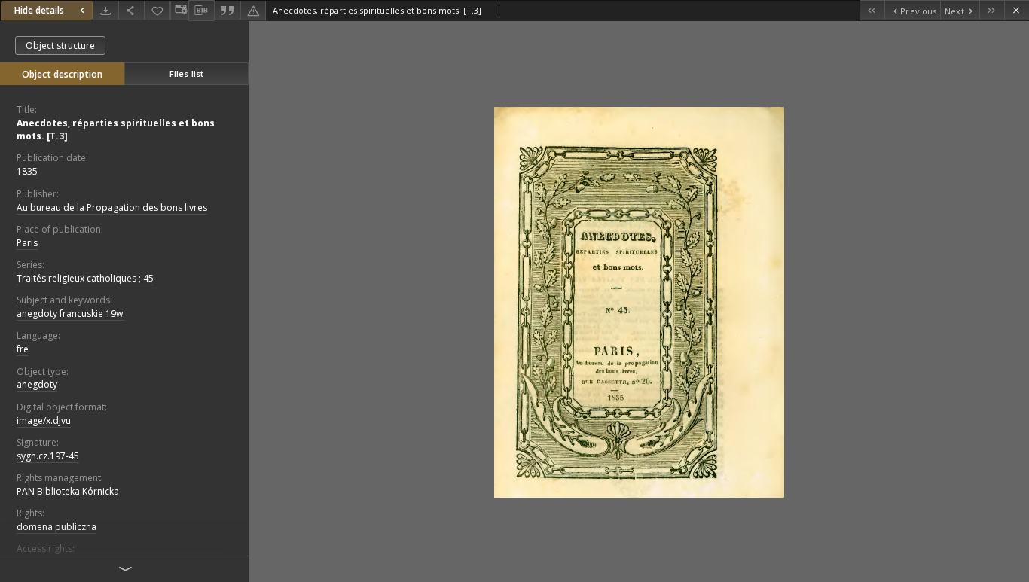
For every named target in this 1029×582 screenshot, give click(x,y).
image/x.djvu (44, 420)
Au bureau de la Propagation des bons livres (112, 207)
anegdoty (37, 384)
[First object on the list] (872, 10)
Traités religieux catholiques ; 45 (85, 278)
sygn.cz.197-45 (48, 455)
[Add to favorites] (157, 10)
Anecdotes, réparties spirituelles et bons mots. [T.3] (116, 129)
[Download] (105, 10)
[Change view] (179, 10)
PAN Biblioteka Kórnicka (68, 491)
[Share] (131, 10)
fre (23, 349)
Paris (27, 242)
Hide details (39, 10)
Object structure (60, 45)
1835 (27, 171)
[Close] (1016, 10)
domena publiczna (56, 526)
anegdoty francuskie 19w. (71, 313)
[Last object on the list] (991, 10)
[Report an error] (253, 10)
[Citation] (227, 10)
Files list (186, 73)
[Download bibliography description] (201, 10)
